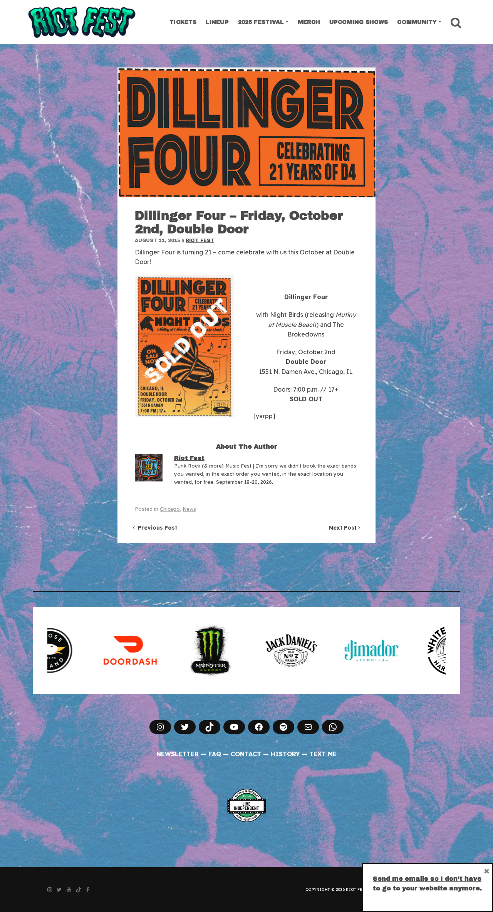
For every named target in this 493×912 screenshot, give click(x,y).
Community (417, 22)
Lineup (217, 22)
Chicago (170, 509)
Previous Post (156, 527)
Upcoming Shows (358, 22)
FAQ (214, 754)
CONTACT (246, 754)
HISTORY (285, 754)
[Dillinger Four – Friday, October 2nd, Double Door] (246, 132)
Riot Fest (200, 240)
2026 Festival (261, 22)
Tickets (182, 22)
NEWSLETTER (177, 754)
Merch (309, 22)
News (189, 509)
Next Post (343, 527)
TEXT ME (323, 754)
